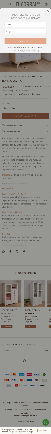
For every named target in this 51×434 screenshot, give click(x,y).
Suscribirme (25, 41)
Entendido (43, 430)
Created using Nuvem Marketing (25, 50)
